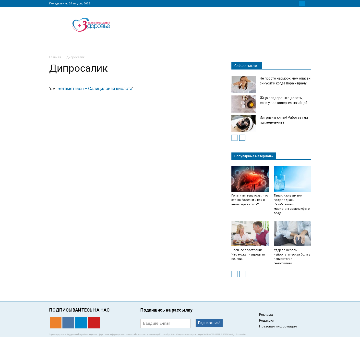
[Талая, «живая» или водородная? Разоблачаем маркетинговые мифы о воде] (292, 179)
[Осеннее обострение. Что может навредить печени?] (250, 233)
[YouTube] (308, 3)
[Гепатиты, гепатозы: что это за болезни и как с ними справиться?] (250, 179)
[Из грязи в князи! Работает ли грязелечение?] (243, 123)
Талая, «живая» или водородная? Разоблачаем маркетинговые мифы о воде (292, 204)
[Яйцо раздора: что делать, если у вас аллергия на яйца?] (243, 104)
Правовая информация (278, 326)
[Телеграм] (302, 3)
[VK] (296, 3)
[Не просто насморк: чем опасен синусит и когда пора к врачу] (243, 84)
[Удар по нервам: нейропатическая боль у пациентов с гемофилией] (292, 233)
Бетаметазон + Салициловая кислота (95, 88)
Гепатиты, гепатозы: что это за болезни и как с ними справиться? (249, 200)
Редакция (266, 320)
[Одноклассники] (290, 3)
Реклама (266, 314)
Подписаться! (209, 323)
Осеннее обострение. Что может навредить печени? (248, 254)
